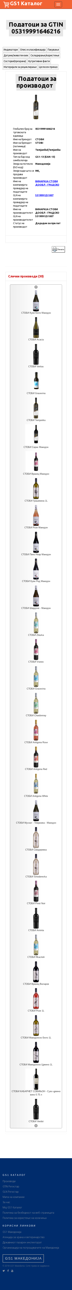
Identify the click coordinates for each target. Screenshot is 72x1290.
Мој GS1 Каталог (12, 1207)
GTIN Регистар (11, 1186)
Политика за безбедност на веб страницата (28, 1212)
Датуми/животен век (16, 55)
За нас (6, 1202)
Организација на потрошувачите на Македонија (31, 1247)
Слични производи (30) (26, 276)
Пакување (53, 49)
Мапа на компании (13, 1197)
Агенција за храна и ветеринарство (24, 1237)
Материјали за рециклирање (20, 67)
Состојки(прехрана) (15, 61)
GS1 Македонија (12, 1232)
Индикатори (11, 49)
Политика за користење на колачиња (24, 1218)
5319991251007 (44, 195)
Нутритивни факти (39, 61)
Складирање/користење (45, 55)
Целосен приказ (48, 67)
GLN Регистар (11, 1191)
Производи (9, 1181)
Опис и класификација (32, 49)
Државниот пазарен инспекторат (22, 1242)
